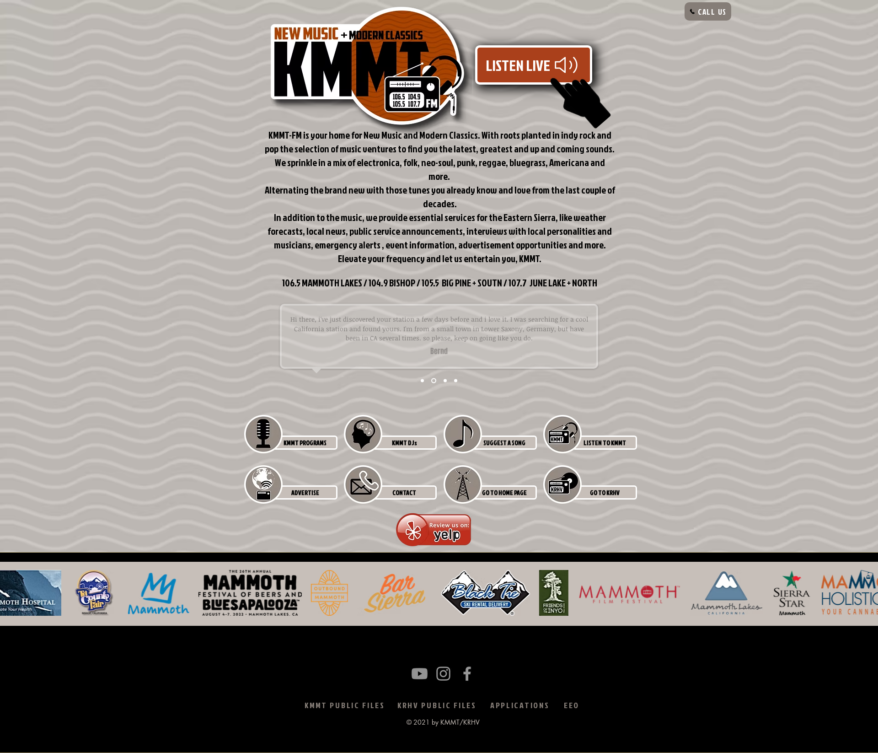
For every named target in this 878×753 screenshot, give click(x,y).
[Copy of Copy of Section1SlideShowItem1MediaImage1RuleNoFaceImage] (455, 380)
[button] (305, 443)
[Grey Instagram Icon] (443, 673)
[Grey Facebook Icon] (467, 673)
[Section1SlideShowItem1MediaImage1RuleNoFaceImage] (422, 380)
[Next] (841, 347)
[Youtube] (419, 673)
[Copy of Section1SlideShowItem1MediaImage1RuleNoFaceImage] (433, 380)
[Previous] (37, 347)
